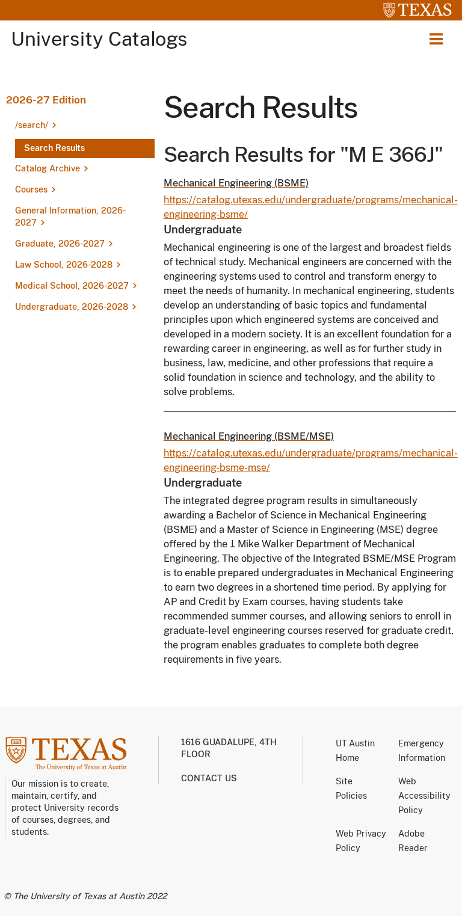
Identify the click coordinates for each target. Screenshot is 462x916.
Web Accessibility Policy (424, 795)
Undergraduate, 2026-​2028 (71, 307)
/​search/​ (31, 125)
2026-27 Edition (46, 100)
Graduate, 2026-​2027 (60, 243)
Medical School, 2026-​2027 (72, 285)
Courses (31, 189)
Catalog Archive (47, 168)
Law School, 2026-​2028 (63, 264)
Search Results (54, 148)
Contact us (209, 778)
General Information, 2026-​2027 (70, 216)
